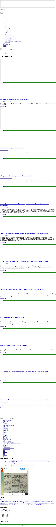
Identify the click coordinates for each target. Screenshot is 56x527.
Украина (21, 503)
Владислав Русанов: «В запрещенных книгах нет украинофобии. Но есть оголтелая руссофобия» (31, 460)
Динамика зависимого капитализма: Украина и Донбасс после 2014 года (22, 289)
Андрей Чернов (12, 499)
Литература (5, 16)
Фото (6, 24)
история (2, 504)
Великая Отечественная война (33, 499)
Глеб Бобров (50, 499)
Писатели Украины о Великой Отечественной (13, 41)
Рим (4, 503)
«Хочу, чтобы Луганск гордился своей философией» (15, 176)
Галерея (4, 23)
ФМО (4, 15)
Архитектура (5, 45)
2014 (1, 499)
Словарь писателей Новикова (10, 39)
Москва (38, 501)
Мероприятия (5, 436)
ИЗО (6, 26)
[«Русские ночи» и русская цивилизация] (16, 128)
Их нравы (6, 33)
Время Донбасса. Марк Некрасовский (15, 463)
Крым (18, 501)
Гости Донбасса (8, 31)
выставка (52, 503)
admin (1, 150)
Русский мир (11, 503)
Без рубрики (5, 423)
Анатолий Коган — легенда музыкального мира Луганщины (22, 465)
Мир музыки (7, 34)
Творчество (5, 452)
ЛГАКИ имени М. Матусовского (23, 501)
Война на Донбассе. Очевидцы (10, 29)
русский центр (28, 504)
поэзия (13, 504)
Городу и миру (5, 428)
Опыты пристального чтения (10, 37)
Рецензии (6, 19)
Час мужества (28, 503)
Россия (7, 503)
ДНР (52, 499)
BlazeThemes (25, 525)
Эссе (6, 21)
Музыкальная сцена (6, 44)
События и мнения (8, 40)
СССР (17, 503)
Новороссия (49, 501)
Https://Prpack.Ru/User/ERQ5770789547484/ (11, 461)
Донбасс (2, 501)
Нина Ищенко (44, 501)
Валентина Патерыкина (25, 499)
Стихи (6, 17)
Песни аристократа (16, 464)
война (48, 503)
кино (5, 504)
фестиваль (34, 504)
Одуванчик (2, 9)
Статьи (6, 20)
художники (43, 504)
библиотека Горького (43, 503)
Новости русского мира (9, 35)
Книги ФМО (5, 434)
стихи (32, 504)
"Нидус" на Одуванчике (7, 420)
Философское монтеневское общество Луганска (14, 99)
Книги (4, 22)
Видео (6, 25)
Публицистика (5, 445)
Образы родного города (9, 36)
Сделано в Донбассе (8, 38)
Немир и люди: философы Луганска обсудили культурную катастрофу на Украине (24, 261)
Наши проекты (5, 27)
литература (8, 504)
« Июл (1, 519)
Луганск (34, 501)
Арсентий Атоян (18, 499)
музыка (11, 504)
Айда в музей (7, 28)
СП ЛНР (15, 503)
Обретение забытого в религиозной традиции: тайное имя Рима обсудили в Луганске (25, 399)
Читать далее (2, 106)
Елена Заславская (12, 501)
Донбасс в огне (7, 32)
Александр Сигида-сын (6, 499)
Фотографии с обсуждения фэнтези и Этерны (13, 345)
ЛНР (30, 501)
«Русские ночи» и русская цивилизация (12, 148)
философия (39, 504)
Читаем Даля (7, 42)
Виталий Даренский (40, 499)
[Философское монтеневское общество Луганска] (16, 80)
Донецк (6, 501)
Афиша (4, 14)
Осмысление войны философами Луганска (13, 317)
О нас (4, 43)
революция (17, 504)
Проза (6, 18)
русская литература (22, 504)
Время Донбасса (8, 30)
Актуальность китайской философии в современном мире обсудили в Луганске (24, 233)
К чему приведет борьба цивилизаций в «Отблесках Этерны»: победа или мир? (24, 371)
